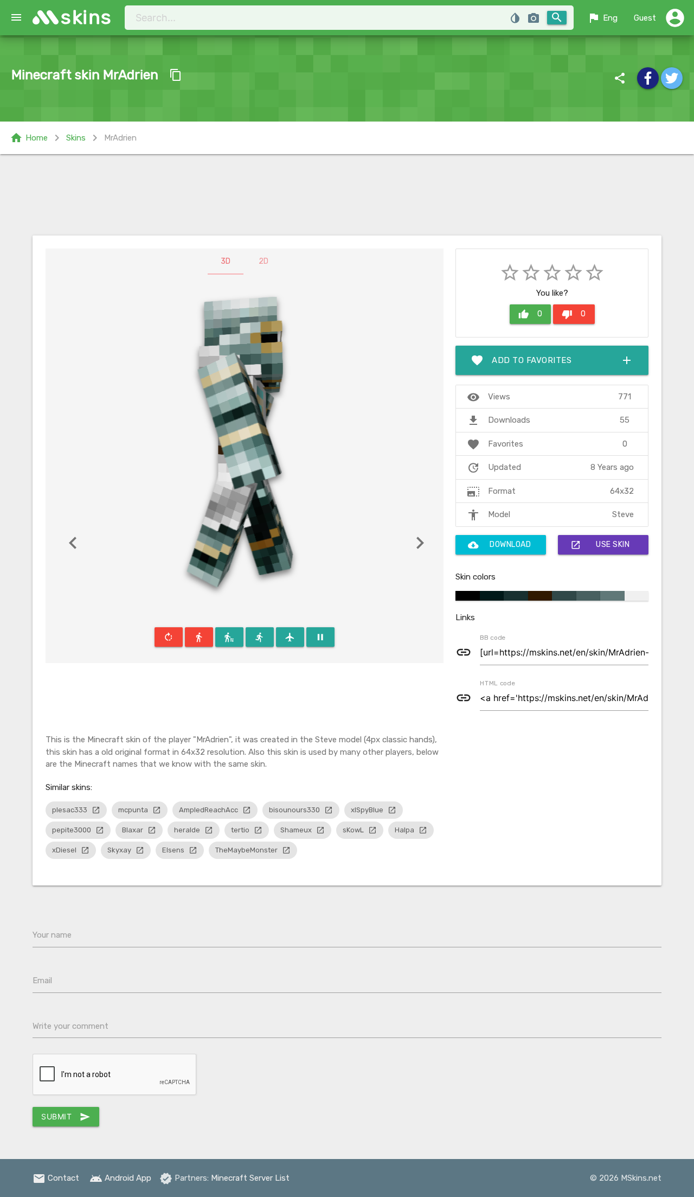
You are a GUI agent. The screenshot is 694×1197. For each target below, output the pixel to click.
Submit (66, 1116)
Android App (120, 1178)
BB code (492, 637)
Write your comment (70, 1026)
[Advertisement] (347, 194)
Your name (52, 935)
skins (86, 17)
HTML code (497, 682)
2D (263, 261)
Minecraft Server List (250, 1178)
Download (499, 544)
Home (29, 137)
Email (42, 980)
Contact (56, 1178)
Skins (76, 138)
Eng (602, 17)
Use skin (599, 544)
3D (225, 261)
